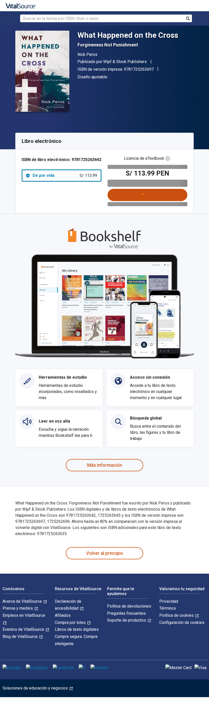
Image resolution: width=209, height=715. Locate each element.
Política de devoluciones (129, 606)
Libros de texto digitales (77, 629)
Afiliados (63, 615)
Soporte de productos (127, 620)
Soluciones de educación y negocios (36, 688)
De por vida (65, 175)
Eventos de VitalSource (24, 629)
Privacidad (168, 601)
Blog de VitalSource (21, 636)
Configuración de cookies (181, 622)
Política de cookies (177, 615)
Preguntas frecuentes (126, 613)
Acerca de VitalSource (23, 601)
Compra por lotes (71, 622)
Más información (104, 465)
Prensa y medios (18, 608)
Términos (167, 608)
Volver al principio (104, 553)
